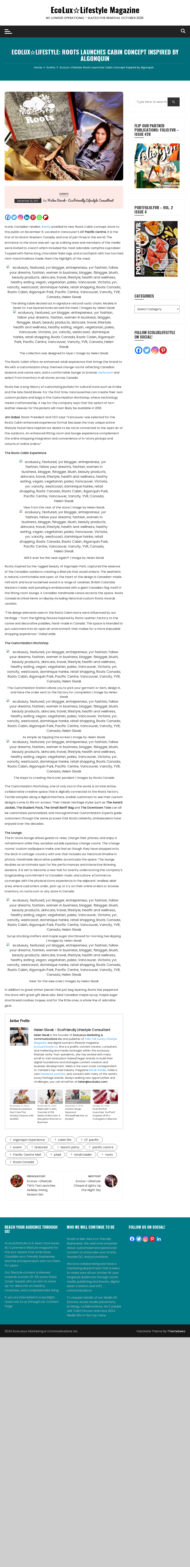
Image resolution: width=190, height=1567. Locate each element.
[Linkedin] (27, 217)
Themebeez (176, 1331)
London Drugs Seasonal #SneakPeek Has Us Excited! (76, 1113)
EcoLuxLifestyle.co (46, 1047)
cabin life (64, 1140)
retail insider (83, 1155)
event (17, 1147)
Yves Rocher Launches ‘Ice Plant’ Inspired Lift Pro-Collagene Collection (105, 1113)
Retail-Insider (97, 1070)
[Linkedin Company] (159, 1239)
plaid (57, 1155)
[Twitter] (14, 217)
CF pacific (91, 1140)
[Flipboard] (45, 217)
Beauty (30, 1102)
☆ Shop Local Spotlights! (72, 1101)
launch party (70, 1147)
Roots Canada (23, 1162)
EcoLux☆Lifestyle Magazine (95, 9)
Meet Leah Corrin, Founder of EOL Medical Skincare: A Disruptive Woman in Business (49, 1115)
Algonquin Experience (29, 1140)
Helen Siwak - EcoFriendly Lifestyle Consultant (80, 200)
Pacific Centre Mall (27, 1155)
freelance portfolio (52, 1074)
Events (64, 194)
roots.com (105, 372)
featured (41, 1147)
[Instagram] (20, 217)
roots (109, 1155)
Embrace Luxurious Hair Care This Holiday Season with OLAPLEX (22, 1113)
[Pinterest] (33, 217)
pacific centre (102, 1147)
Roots (46, 227)
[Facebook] (8, 217)
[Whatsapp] (39, 217)
